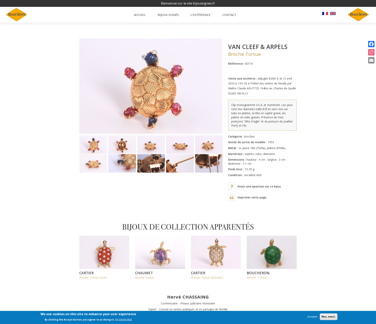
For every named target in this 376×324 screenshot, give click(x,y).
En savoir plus (123, 319)
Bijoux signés (168, 15)
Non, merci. (329, 316)
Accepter (312, 316)
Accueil (140, 15)
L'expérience (201, 15)
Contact (229, 15)
